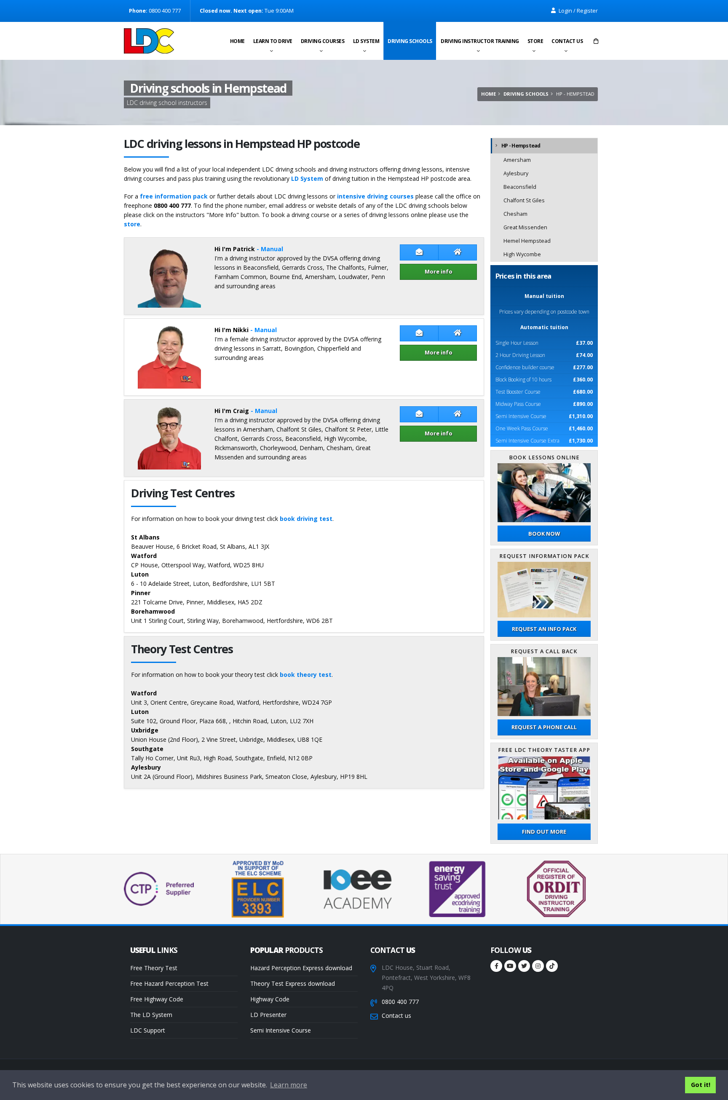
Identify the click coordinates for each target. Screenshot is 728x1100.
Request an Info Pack (544, 629)
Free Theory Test (153, 968)
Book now (544, 533)
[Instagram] (538, 966)
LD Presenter (268, 1015)
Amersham (517, 160)
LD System (366, 41)
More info (438, 271)
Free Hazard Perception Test (169, 983)
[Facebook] (496, 966)
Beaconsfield (519, 186)
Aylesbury (515, 173)
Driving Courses (323, 41)
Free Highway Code (156, 999)
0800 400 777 (400, 1002)
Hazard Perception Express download (301, 968)
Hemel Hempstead (527, 240)
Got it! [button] (700, 1085)
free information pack (174, 196)
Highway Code (269, 999)
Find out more (544, 831)
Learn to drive (272, 41)
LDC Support (147, 1030)
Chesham (515, 213)
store (132, 224)
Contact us (567, 41)
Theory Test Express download (292, 983)
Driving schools (410, 41)
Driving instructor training (480, 41)
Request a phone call (544, 727)
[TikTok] (552, 966)
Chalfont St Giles (524, 200)
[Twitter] (524, 966)
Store (535, 41)
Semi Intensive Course (280, 1030)
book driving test (306, 519)
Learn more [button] (288, 1084)
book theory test (306, 675)
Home (237, 41)
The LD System (151, 1015)
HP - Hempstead (521, 145)
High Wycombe (522, 254)
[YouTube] (510, 966)
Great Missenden (525, 227)
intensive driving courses (375, 196)
